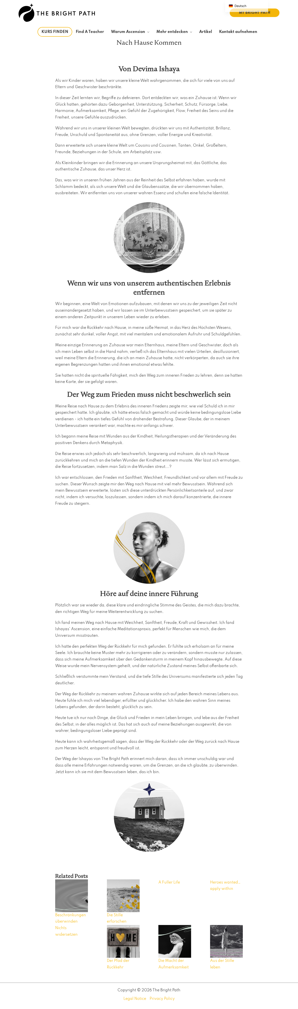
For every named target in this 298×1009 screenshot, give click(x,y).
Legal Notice (134, 999)
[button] (254, 13)
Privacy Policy (162, 999)
